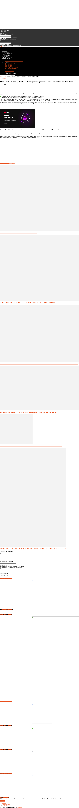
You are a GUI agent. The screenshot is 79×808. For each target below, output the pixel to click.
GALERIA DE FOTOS (9, 71)
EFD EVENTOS (5, 62)
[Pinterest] (11, 89)
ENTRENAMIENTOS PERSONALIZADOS (14, 61)
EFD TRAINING (6, 59)
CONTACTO (5, 31)
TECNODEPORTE (6, 58)
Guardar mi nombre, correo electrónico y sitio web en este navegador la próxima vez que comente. (20, 571)
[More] (20, 89)
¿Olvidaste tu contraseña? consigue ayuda (8, 39)
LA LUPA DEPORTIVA (7, 57)
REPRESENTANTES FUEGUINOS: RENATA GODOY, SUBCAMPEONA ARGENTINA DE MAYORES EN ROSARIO (31, 446)
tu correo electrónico (15, 43)
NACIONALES (5, 52)
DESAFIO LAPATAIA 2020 (10, 66)
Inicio (1, 76)
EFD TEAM (4, 69)
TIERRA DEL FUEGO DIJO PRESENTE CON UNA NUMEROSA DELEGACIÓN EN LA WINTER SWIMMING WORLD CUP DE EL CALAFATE (39, 364)
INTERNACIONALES (7, 53)
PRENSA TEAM (8, 72)
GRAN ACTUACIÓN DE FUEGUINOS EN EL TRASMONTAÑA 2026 (18, 233)
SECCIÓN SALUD (6, 55)
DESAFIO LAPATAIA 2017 (10, 63)
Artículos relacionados (4, 163)
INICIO (4, 29)
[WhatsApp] (15, 89)
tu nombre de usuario (15, 35)
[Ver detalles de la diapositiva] (42, 723)
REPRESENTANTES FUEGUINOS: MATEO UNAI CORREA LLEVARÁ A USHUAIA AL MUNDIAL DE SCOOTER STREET (33, 548)
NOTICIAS (4, 51)
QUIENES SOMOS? (6, 30)
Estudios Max (20, 807)
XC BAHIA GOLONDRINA (11, 68)
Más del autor (12, 163)
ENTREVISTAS (5, 54)
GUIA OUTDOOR (6, 56)
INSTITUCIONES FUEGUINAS (9, 73)
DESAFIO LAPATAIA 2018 (10, 64)
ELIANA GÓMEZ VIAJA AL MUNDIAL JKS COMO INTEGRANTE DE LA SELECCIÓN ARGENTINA (27, 302)
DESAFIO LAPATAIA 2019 (10, 65)
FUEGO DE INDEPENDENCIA (11, 67)
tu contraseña (14, 37)
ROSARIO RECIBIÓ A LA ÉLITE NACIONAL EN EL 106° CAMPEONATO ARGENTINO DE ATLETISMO (28, 412)
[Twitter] (6, 89)
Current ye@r (3, 575)
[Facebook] (2, 89)
